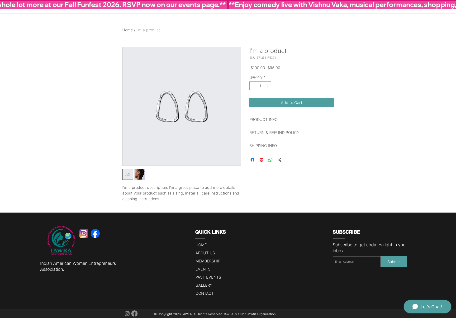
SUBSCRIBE (346, 232)
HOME (201, 244)
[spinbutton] (260, 86)
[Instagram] (127, 313)
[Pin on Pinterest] (261, 160)
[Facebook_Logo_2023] (95, 233)
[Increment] (268, 86)
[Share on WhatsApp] (270, 160)
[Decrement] (253, 86)
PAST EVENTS (208, 277)
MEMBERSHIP (207, 261)
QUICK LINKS (210, 232)
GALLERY (203, 285)
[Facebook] (134, 313)
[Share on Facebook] (252, 160)
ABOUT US (205, 253)
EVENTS (202, 269)
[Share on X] (279, 160)
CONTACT (204, 293)
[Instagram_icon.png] (83, 233)
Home (127, 30)
